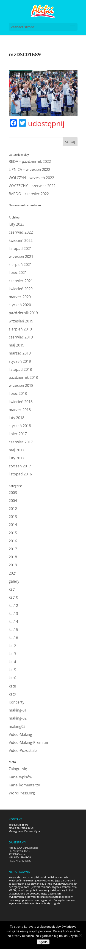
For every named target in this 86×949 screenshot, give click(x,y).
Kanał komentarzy (24, 785)
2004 (13, 500)
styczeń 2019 (20, 361)
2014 (13, 524)
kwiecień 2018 (21, 401)
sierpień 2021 (20, 264)
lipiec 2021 (18, 272)
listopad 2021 (20, 248)
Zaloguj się (18, 768)
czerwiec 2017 (21, 442)
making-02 (18, 718)
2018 (13, 556)
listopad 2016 (20, 474)
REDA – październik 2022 (30, 161)
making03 (17, 726)
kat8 (12, 686)
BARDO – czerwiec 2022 (29, 193)
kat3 (12, 653)
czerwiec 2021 (21, 280)
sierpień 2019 (20, 329)
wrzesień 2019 (21, 321)
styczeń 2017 (20, 466)
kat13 (13, 613)
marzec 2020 (20, 296)
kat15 (13, 629)
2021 (13, 573)
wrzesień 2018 (21, 385)
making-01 (18, 710)
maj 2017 (16, 450)
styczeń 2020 (20, 304)
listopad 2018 (20, 369)
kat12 (13, 605)
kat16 (13, 637)
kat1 (12, 589)
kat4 (12, 661)
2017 (13, 548)
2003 (13, 492)
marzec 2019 (20, 353)
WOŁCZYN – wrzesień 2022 (31, 177)
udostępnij (46, 123)
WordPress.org (22, 793)
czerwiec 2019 (21, 337)
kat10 (13, 597)
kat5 (12, 669)
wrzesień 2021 (21, 256)
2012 (13, 508)
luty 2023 (16, 224)
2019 (13, 564)
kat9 (12, 694)
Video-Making (20, 734)
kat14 (13, 621)
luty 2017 (16, 458)
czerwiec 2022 (21, 232)
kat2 (12, 645)
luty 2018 (16, 417)
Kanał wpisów (20, 777)
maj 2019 (16, 345)
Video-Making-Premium (29, 742)
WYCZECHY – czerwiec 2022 (32, 185)
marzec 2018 (20, 409)
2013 (13, 516)
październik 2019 (23, 312)
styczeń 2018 (20, 425)
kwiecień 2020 (21, 288)
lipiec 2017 (18, 433)
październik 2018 (23, 377)
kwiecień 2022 (21, 240)
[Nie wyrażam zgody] (80, 935)
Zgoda (43, 942)
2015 (13, 532)
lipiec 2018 (18, 393)
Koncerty (16, 702)
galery (14, 581)
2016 (13, 540)
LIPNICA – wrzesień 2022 (29, 169)
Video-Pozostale (23, 750)
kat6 (12, 677)
